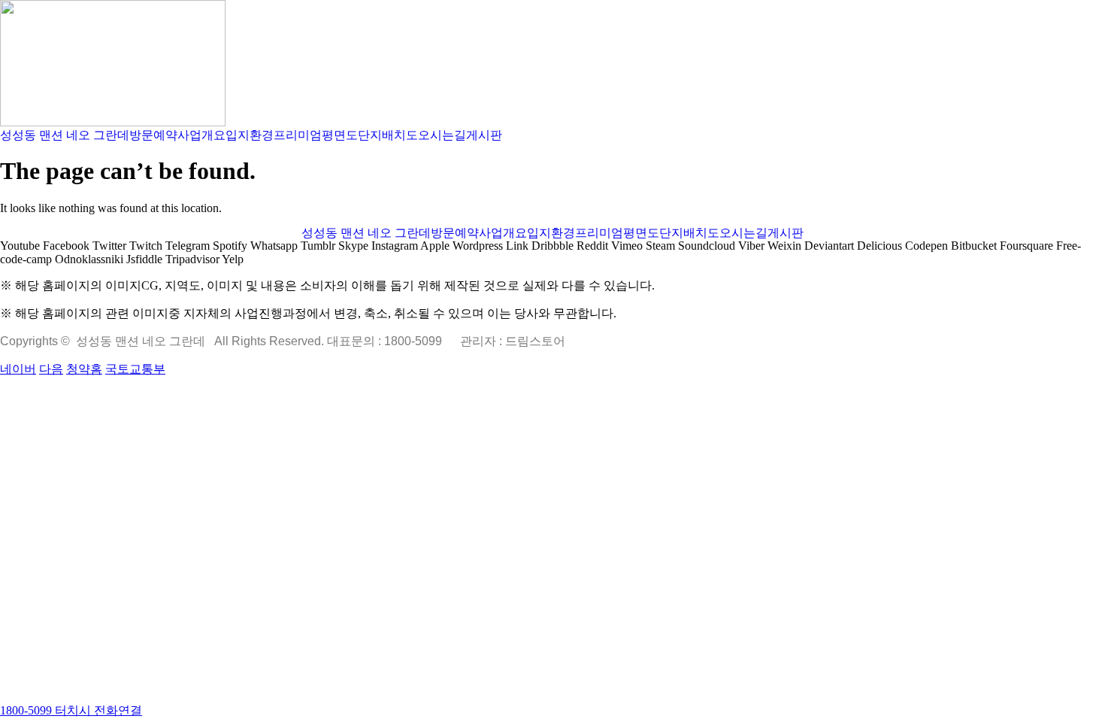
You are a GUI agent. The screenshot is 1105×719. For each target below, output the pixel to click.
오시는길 (442, 135)
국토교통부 (135, 369)
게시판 (484, 135)
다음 (51, 369)
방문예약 (153, 135)
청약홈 (84, 369)
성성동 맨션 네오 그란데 (64, 135)
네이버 (18, 369)
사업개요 (201, 135)
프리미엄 (298, 135)
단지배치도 (388, 135)
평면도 (340, 135)
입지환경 (250, 135)
